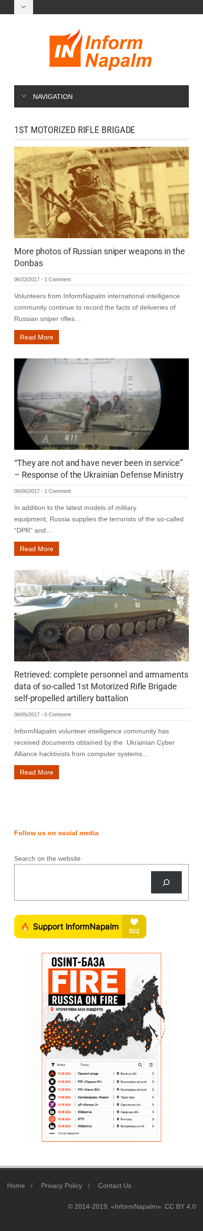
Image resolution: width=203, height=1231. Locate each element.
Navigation (53, 96)
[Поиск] (166, 882)
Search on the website (47, 858)
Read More (36, 337)
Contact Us (114, 1185)
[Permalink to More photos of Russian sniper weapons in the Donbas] (101, 192)
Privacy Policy (61, 1185)
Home (16, 1185)
